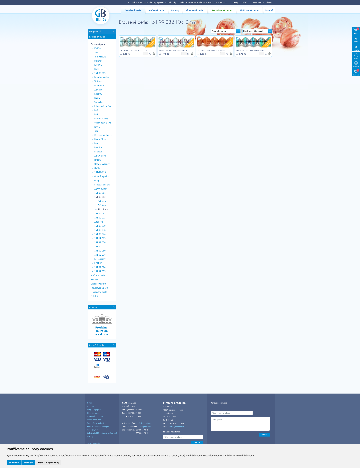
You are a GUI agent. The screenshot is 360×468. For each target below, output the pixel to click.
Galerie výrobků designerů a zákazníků (102, 433)
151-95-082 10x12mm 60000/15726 (173, 50)
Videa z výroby (92, 430)
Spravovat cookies (94, 443)
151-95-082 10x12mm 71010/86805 (211, 50)
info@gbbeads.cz (144, 423)
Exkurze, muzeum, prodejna (98, 426)
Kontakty (90, 406)
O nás (89, 403)
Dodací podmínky (94, 419)
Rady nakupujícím (94, 409)
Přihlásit (269, 2)
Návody (90, 436)
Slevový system (93, 413)
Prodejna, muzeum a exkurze (102, 330)
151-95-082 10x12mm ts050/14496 (250, 50)
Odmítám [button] (28, 462)
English (244, 2)
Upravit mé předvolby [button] (48, 462)
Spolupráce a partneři (95, 423)
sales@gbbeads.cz (145, 426)
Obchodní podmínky (95, 416)
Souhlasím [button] (14, 462)
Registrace (257, 2)
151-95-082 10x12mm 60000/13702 (134, 50)
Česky (235, 2)
